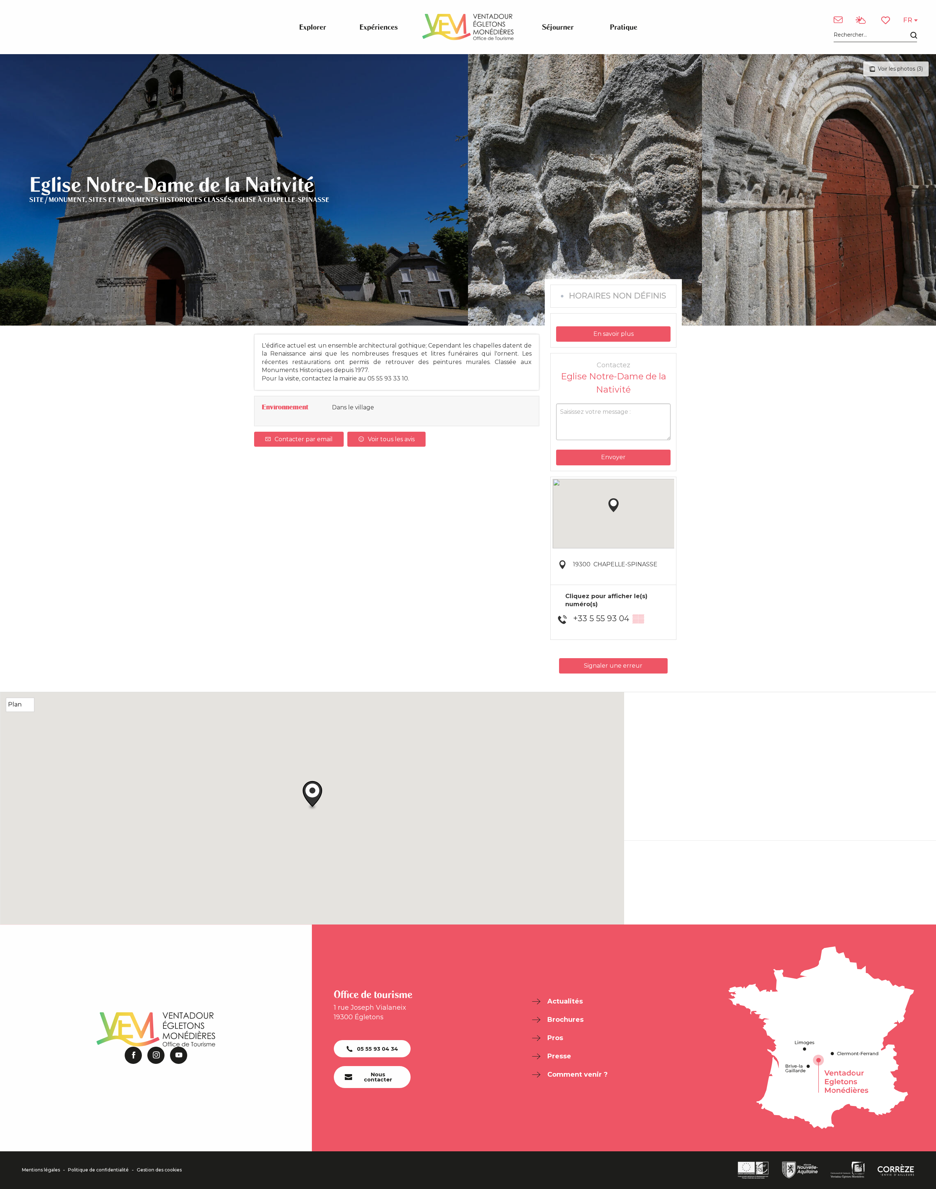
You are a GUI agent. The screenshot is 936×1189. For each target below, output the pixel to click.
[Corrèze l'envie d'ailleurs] (896, 1170)
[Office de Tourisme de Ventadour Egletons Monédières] (468, 27)
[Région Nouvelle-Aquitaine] (800, 1170)
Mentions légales (41, 1170)
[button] (875, 35)
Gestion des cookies (159, 1170)
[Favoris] (886, 20)
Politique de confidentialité (98, 1170)
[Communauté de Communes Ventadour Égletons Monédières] (848, 1170)
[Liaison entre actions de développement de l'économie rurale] (753, 1170)
